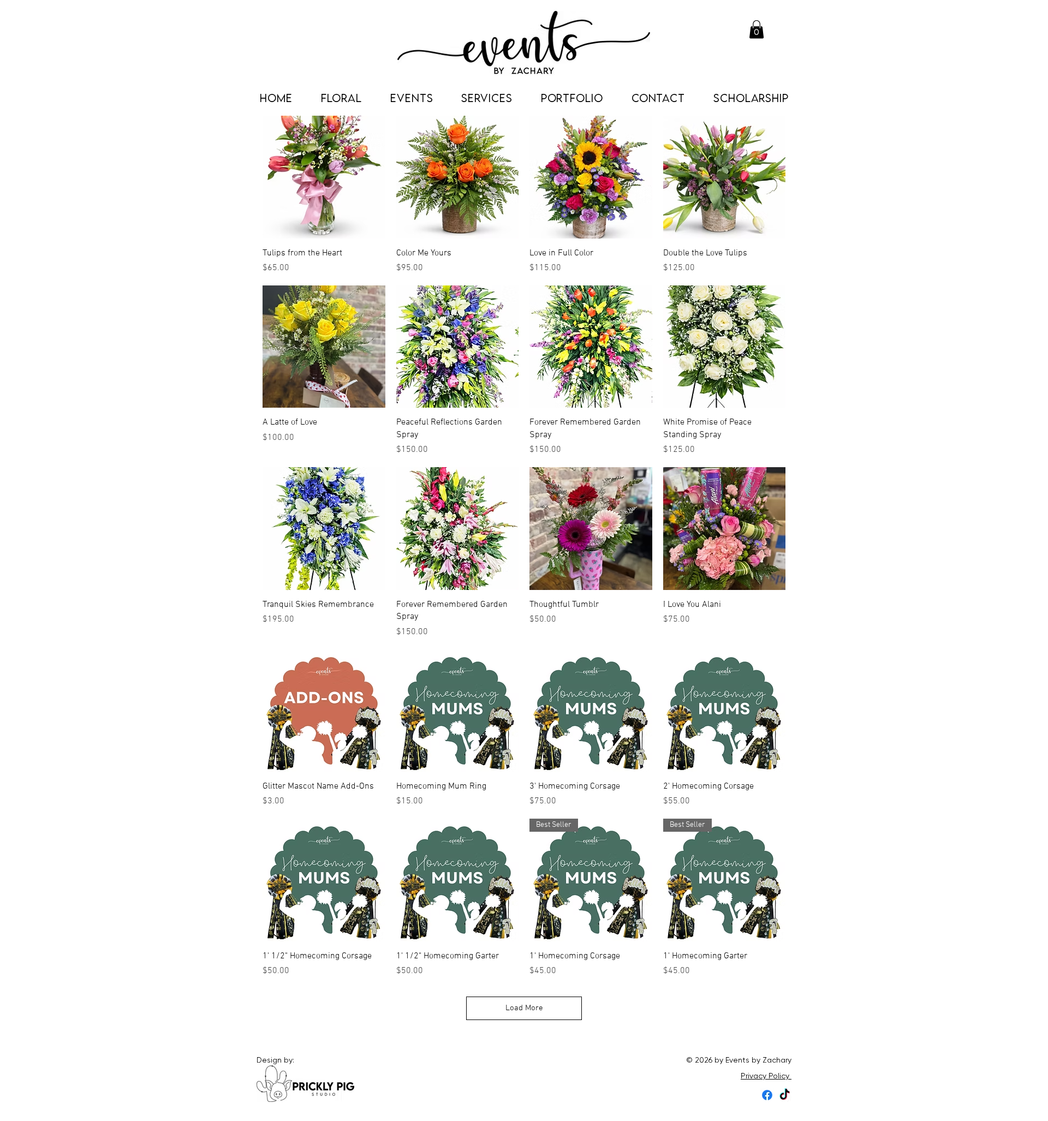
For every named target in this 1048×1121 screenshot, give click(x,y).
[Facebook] (767, 1095)
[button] (756, 29)
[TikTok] (784, 1095)
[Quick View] (324, 177)
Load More (524, 1008)
